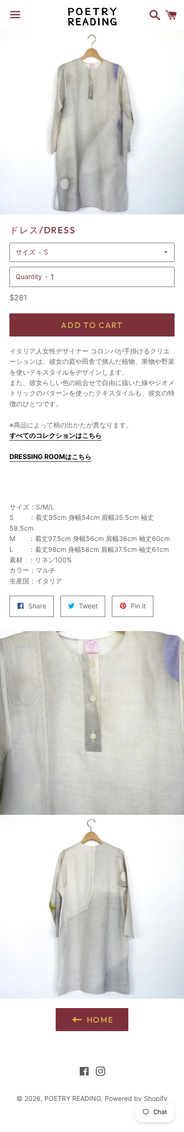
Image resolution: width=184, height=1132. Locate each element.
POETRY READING (72, 1098)
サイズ (25, 252)
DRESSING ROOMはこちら (50, 456)
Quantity (29, 276)
